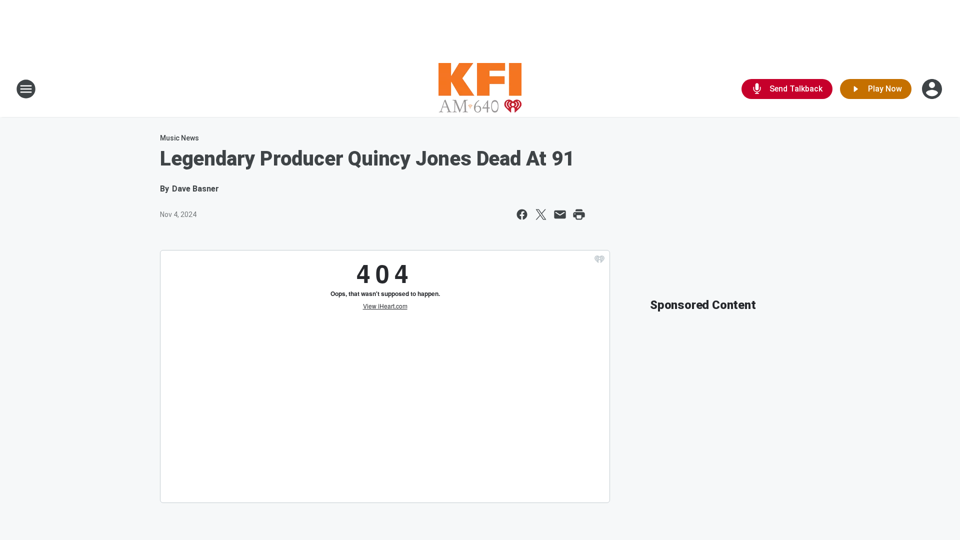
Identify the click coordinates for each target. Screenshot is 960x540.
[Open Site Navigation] (26, 89)
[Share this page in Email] (560, 215)
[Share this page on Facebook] (522, 215)
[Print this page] (579, 215)
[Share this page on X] (541, 215)
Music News (179, 138)
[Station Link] (480, 89)
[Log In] (933, 89)
